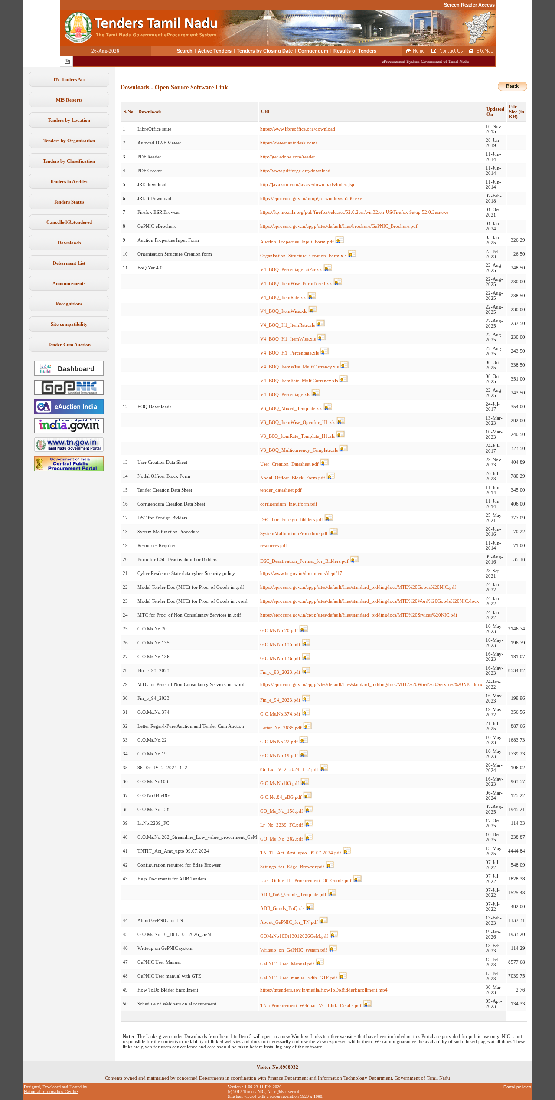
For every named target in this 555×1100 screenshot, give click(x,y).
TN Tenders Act (69, 79)
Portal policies (517, 1086)
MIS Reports (69, 99)
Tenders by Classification (69, 161)
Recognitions (69, 303)
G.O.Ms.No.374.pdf (280, 713)
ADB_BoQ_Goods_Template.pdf (293, 894)
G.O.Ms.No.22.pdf (279, 741)
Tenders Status (69, 201)
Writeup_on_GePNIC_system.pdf (293, 949)
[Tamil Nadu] (69, 450)
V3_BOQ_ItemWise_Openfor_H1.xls (297, 422)
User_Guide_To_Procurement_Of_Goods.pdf (306, 880)
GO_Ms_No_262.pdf (281, 838)
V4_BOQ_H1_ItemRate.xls (287, 325)
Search (185, 50)
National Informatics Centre (51, 1091)
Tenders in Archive (69, 181)
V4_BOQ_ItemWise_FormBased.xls (296, 283)
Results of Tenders (354, 50)
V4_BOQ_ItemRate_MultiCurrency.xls (299, 380)
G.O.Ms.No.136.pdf (280, 658)
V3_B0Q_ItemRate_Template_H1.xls (297, 436)
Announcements (68, 283)
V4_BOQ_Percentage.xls (285, 394)
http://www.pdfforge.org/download (295, 170)
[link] (69, 393)
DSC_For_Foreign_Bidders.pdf (291, 519)
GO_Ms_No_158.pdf (281, 811)
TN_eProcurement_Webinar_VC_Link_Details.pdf (311, 1005)
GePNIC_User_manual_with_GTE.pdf (298, 977)
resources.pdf (273, 545)
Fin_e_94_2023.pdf (280, 700)
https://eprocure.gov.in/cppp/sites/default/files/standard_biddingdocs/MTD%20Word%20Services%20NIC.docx (371, 684)
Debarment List (69, 263)
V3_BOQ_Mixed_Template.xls (291, 408)
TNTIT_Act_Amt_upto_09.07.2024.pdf (300, 852)
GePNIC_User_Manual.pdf (287, 963)
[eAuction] (69, 412)
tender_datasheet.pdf (281, 490)
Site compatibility (69, 324)
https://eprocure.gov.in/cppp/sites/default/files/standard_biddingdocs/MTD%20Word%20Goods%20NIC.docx (369, 601)
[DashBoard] (69, 374)
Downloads (69, 242)
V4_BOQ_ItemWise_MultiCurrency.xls (299, 366)
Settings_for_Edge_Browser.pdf (292, 866)
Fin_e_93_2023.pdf (280, 672)
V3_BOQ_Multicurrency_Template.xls (299, 450)
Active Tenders (215, 50)
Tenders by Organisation (69, 140)
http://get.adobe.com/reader (287, 156)
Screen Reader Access (469, 4)
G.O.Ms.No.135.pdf (280, 644)
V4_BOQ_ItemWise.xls (283, 311)
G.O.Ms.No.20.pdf (279, 630)
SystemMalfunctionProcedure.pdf (294, 533)
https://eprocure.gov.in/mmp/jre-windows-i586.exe (311, 198)
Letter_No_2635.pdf (281, 727)
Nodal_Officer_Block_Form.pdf (292, 477)
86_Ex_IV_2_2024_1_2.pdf (289, 769)
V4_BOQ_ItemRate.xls (283, 297)
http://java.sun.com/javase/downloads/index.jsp (307, 184)
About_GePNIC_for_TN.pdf (289, 922)
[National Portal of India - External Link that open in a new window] (69, 431)
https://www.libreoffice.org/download (297, 128)
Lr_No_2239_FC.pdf (281, 824)
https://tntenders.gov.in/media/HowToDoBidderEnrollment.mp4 (324, 989)
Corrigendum (313, 50)
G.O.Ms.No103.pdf (279, 783)
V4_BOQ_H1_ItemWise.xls (288, 338)
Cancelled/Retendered (69, 222)
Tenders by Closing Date (265, 50)
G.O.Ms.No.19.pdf (279, 755)
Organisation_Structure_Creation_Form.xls (303, 255)
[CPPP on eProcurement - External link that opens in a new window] (69, 469)
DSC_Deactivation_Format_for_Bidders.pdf (304, 561)
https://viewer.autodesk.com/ (288, 142)
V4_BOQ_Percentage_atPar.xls (291, 269)
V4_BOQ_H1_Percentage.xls (289, 352)
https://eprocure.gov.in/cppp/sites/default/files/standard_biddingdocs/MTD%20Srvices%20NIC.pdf (358, 614)
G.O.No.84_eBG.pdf (281, 797)
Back (512, 86)
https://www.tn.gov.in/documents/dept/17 (301, 573)
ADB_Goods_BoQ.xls (282, 908)
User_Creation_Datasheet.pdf (289, 463)
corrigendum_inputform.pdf (288, 503)
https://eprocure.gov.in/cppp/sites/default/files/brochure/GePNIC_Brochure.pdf (339, 226)
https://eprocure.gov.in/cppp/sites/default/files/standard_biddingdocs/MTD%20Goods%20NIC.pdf (358, 587)
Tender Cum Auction (69, 344)
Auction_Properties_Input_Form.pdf (297, 241)
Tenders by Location (69, 120)
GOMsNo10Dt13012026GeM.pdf (294, 936)
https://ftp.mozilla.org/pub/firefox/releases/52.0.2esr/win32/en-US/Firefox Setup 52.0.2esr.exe (354, 212)
